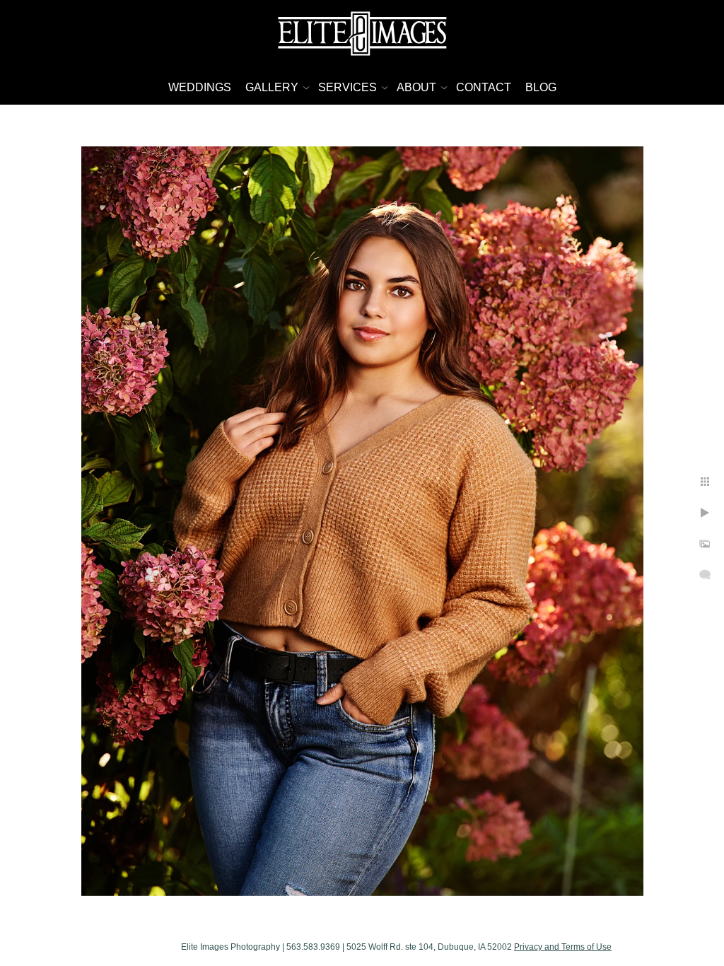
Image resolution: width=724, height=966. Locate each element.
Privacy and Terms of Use (563, 947)
